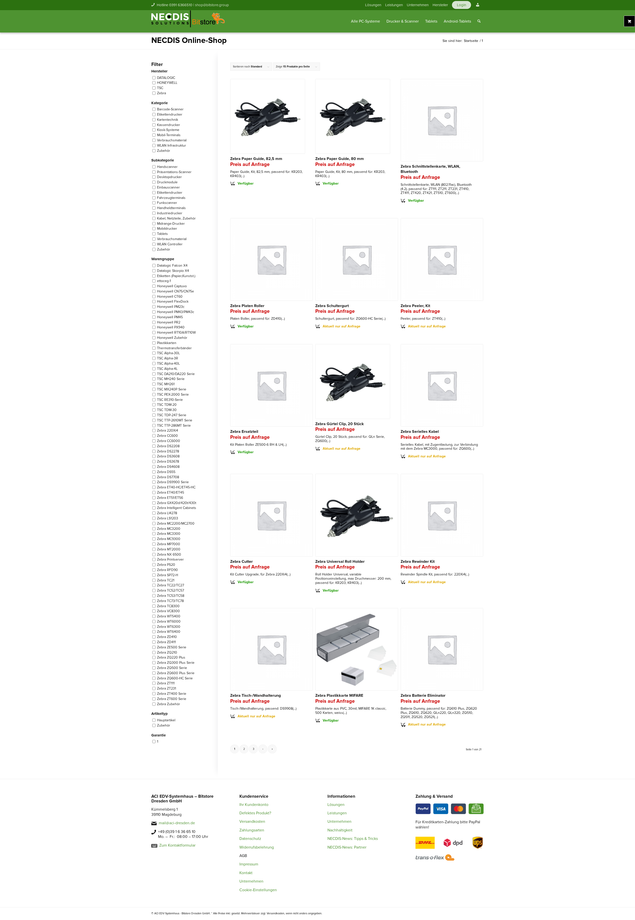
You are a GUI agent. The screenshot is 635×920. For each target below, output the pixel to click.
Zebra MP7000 (168, 544)
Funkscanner (167, 203)
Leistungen (394, 5)
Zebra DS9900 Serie (173, 482)
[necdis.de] (188, 21)
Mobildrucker (167, 228)
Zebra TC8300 (168, 606)
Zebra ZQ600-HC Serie (175, 678)
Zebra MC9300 (168, 539)
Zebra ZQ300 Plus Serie (175, 663)
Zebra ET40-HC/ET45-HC (176, 487)
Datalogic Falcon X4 (172, 265)
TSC (160, 88)
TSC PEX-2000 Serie (173, 394)
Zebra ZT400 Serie (171, 694)
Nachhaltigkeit (339, 830)
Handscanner (167, 167)
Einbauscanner (168, 187)
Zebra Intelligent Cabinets (176, 508)
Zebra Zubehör (168, 704)
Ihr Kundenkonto (253, 804)
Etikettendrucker (169, 114)
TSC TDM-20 (167, 405)
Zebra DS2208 (168, 446)
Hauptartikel (166, 720)
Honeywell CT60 (170, 296)
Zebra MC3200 (168, 529)
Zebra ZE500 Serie (171, 647)
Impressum (248, 864)
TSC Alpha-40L (168, 363)
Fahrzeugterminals (171, 198)
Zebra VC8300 (168, 611)
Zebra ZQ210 (167, 652)
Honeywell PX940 (171, 327)
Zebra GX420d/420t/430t (176, 503)
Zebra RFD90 (167, 570)
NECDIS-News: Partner (346, 847)
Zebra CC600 (167, 436)
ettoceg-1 (164, 281)
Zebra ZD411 (166, 642)
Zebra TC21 (165, 580)
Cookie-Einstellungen (258, 890)
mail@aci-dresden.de (177, 823)
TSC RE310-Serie (170, 400)
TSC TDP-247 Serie (171, 415)
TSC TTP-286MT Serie (174, 425)
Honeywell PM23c (171, 307)
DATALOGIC (166, 78)
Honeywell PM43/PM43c (175, 312)
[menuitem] (373, 4)
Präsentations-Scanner (174, 172)
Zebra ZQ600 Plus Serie (175, 673)
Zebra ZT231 (166, 688)
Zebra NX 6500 (169, 554)
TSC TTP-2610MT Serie (174, 420)
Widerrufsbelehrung (256, 847)
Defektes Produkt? (255, 813)
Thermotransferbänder (174, 348)
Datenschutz (250, 838)
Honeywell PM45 (170, 317)
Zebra (161, 93)
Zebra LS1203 (167, 518)
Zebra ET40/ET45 (170, 492)
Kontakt (246, 872)
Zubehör (163, 151)
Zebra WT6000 (169, 621)
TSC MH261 (166, 384)
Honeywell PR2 (168, 322)
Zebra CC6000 (168, 441)
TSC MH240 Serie (171, 379)
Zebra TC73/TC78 (170, 601)
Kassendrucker (168, 125)
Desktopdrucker (169, 177)
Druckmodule (167, 182)
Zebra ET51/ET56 (170, 498)
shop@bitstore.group (212, 5)
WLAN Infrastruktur (171, 145)
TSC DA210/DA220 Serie (176, 374)
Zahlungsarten (251, 830)
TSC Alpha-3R (167, 358)
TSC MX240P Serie (171, 389)
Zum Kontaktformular (177, 845)
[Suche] (479, 21)
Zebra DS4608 (168, 467)
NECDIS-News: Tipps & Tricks (352, 838)
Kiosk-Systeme (168, 130)
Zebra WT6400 (168, 632)
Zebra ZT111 (166, 683)
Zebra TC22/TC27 (170, 585)
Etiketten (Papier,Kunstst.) (176, 276)
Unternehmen (418, 5)
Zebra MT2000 (168, 549)
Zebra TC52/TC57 (170, 590)
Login (461, 5)
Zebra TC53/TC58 (170, 596)
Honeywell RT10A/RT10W (176, 332)
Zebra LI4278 (167, 513)
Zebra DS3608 (168, 456)
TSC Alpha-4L (167, 369)
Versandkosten (252, 821)
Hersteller (440, 5)
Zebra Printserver (170, 559)
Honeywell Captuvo (172, 286)
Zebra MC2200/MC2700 (175, 523)
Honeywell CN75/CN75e (175, 291)
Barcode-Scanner (170, 109)
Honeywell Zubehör (172, 338)
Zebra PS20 (166, 565)
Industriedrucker (169, 213)
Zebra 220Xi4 (167, 430)
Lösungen (373, 5)
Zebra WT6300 (168, 627)
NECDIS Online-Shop (189, 40)
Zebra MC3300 (168, 534)
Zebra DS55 (166, 472)
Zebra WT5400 (168, 616)
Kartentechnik (167, 120)
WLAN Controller (170, 244)
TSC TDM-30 (167, 410)
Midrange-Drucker (171, 224)
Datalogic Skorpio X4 (173, 271)
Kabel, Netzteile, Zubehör (176, 218)
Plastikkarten (166, 343)
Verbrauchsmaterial (172, 140)
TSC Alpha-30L (168, 353)
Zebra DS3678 (168, 461)
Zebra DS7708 (168, 477)
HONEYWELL (167, 83)
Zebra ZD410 (167, 637)
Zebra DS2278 (168, 451)
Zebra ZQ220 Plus (171, 657)
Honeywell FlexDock (173, 301)
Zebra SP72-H (167, 575)
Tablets (162, 234)
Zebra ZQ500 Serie (172, 668)
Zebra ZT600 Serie (171, 699)
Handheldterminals (171, 208)
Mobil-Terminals (169, 135)
